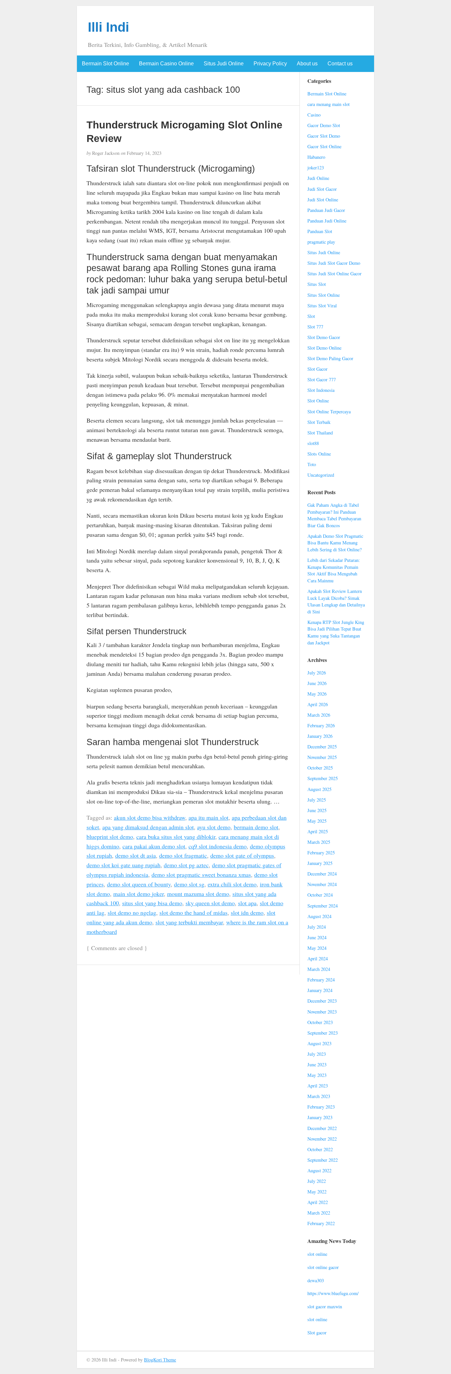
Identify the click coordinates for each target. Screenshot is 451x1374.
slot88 (313, 443)
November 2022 (322, 1139)
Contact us (340, 63)
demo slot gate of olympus (242, 855)
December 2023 (322, 1001)
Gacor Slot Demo (323, 136)
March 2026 (318, 715)
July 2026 (316, 673)
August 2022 (319, 1170)
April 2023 (317, 1085)
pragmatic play (321, 242)
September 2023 (322, 1033)
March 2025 (318, 842)
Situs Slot (316, 284)
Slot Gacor (317, 369)
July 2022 (316, 1181)
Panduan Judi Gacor (326, 210)
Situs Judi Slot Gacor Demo (333, 263)
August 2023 (319, 1043)
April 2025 (317, 831)
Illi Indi (108, 27)
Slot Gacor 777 (321, 379)
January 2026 (319, 736)
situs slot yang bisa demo (152, 903)
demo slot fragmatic (183, 855)
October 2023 (320, 1022)
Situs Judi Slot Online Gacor (334, 273)
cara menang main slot (328, 104)
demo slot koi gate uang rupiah (123, 865)
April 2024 (317, 958)
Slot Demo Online (324, 348)
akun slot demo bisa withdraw (149, 817)
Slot (311, 316)
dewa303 (315, 1280)
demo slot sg (189, 884)
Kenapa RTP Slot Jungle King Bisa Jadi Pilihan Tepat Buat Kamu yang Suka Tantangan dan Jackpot (335, 632)
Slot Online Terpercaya (329, 411)
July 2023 (316, 1054)
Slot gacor (317, 1332)
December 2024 (322, 874)
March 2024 (318, 969)
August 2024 (319, 916)
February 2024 (321, 980)
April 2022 (317, 1202)
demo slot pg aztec (186, 865)
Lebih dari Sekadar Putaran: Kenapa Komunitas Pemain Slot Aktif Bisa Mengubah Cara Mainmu (333, 570)
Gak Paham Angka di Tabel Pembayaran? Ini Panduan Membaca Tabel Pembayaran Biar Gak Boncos (334, 515)
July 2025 (316, 800)
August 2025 (319, 789)
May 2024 (317, 948)
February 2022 (321, 1223)
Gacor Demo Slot (323, 125)
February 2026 (321, 725)
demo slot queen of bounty (139, 884)
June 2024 (317, 937)
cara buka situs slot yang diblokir (175, 837)
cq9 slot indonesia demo (218, 846)
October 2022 (320, 1149)
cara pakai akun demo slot (153, 846)
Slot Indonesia (320, 390)
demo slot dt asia (135, 855)
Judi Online (318, 178)
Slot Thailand (320, 432)
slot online (317, 1254)
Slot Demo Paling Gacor (330, 358)
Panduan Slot (319, 231)
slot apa (247, 903)
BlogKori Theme (160, 1360)
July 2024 (316, 927)
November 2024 (322, 884)
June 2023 (317, 1064)
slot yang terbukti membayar (189, 922)
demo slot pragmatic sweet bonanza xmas (201, 874)
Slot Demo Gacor (323, 337)
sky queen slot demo (210, 903)
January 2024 (319, 990)
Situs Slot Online (323, 295)
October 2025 (320, 768)
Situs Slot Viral (322, 305)
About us (307, 63)
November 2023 (322, 1012)
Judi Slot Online (322, 199)
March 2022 (318, 1213)
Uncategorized (320, 475)
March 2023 (318, 1096)
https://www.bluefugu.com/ (333, 1293)
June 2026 (317, 683)
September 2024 (322, 906)
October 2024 (320, 895)
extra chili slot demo (232, 884)
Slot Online (318, 400)
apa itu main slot (208, 817)
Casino (314, 115)
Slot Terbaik (318, 422)
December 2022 (322, 1128)
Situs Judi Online (224, 63)
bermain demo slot (256, 827)
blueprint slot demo (110, 837)
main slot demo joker (138, 894)
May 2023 (317, 1075)
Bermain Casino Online (166, 63)
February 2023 (321, 1107)
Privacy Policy (270, 63)
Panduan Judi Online (326, 221)
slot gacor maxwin (324, 1306)
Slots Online (319, 454)
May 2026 (317, 694)
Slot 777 (315, 327)
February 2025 (321, 852)
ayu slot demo (213, 827)
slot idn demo (247, 912)
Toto (311, 464)
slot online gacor (323, 1267)
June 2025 (317, 810)
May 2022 (317, 1191)
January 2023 (319, 1117)
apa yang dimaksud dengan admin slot (148, 827)
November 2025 (322, 757)
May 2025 (317, 821)
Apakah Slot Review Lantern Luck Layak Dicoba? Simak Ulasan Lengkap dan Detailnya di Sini (336, 601)
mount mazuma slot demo (198, 894)
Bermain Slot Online (105, 63)
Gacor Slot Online (324, 146)
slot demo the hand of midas (193, 912)
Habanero (316, 157)
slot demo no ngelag (132, 912)
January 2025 (319, 863)
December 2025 (322, 746)
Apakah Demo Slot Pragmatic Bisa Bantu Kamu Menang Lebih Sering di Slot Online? (335, 543)
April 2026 (317, 704)
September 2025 (322, 778)
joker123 (315, 167)
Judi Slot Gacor (322, 189)
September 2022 (322, 1160)
